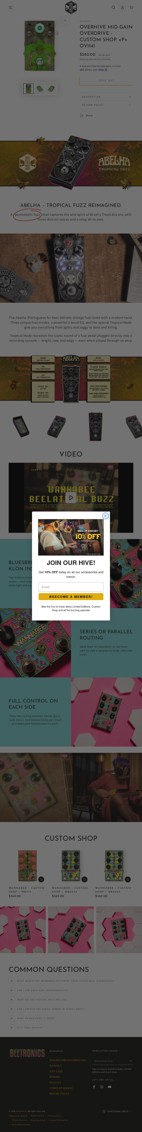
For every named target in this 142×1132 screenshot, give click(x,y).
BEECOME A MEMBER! (71, 596)
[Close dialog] (106, 516)
